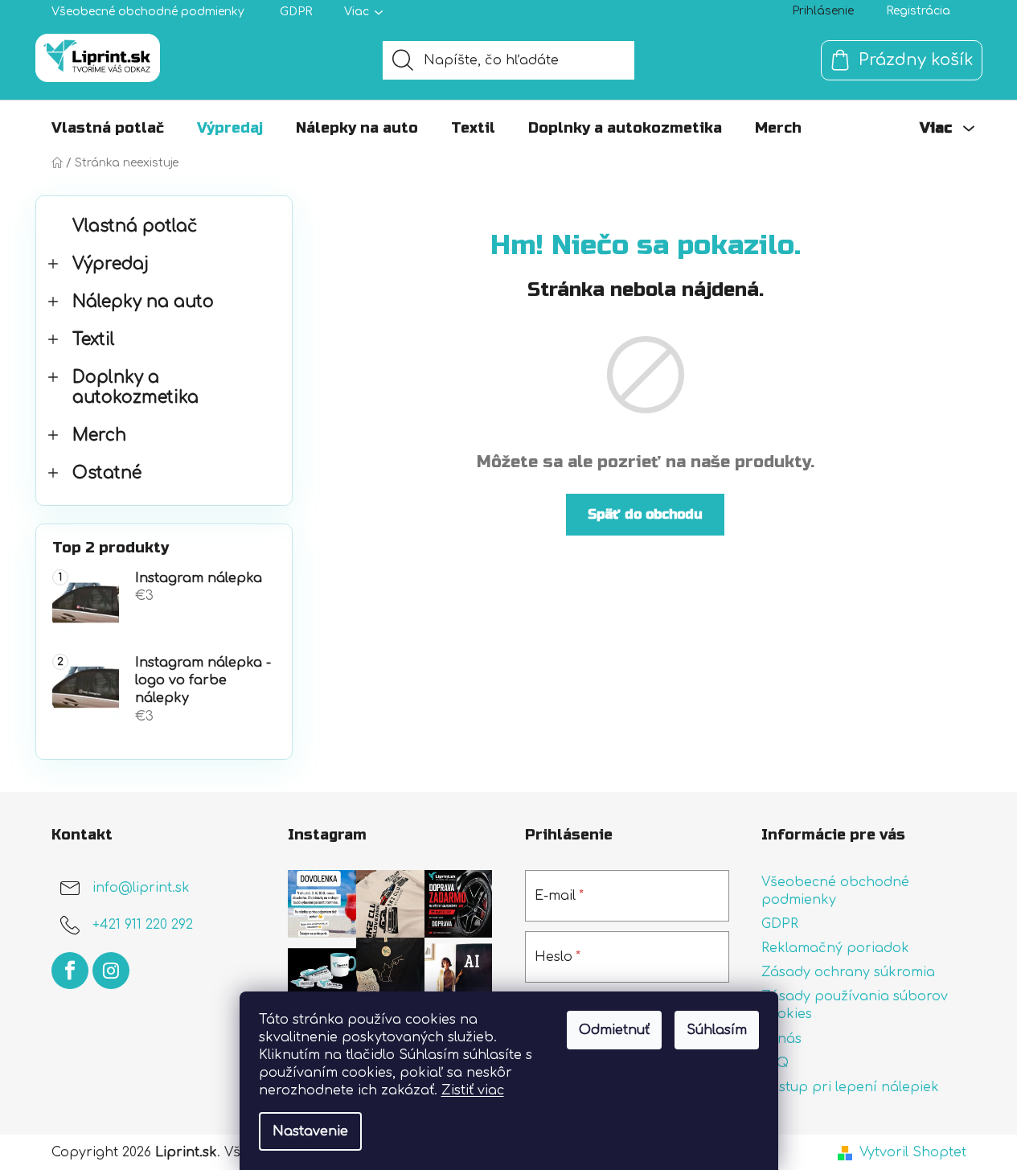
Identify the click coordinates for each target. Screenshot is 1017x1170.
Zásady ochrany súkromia (848, 972)
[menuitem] (107, 128)
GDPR (296, 12)
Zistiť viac (472, 1090)
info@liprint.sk (141, 888)
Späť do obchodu (645, 514)
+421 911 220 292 (142, 925)
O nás (781, 1039)
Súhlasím (717, 1030)
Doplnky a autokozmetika (135, 387)
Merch (99, 435)
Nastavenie (310, 1131)
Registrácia (918, 11)
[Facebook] (69, 970)
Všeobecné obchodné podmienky (147, 12)
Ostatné (106, 473)
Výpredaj (110, 264)
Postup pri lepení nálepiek (850, 1087)
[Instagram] (110, 970)
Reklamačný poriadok (835, 948)
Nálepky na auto (143, 302)
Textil (93, 339)
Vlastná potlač (134, 226)
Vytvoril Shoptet (912, 1152)
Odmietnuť (614, 1030)
